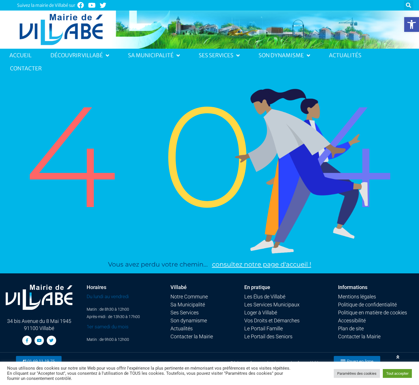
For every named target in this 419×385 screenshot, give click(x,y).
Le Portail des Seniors (268, 336)
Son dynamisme (188, 320)
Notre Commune (189, 297)
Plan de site (351, 328)
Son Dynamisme (281, 55)
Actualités (345, 55)
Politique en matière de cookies (372, 313)
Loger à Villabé (260, 313)
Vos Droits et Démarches (272, 320)
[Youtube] (92, 5)
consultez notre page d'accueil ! (261, 264)
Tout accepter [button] (397, 373)
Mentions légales (357, 297)
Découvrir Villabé (76, 55)
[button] (411, 24)
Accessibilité (352, 320)
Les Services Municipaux (272, 305)
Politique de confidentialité (367, 305)
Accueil (20, 55)
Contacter (26, 68)
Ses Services (216, 55)
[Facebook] (80, 5)
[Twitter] (103, 5)
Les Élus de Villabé (264, 297)
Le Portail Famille (263, 328)
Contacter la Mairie (191, 336)
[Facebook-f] (27, 340)
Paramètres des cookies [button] (357, 373)
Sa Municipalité (151, 55)
